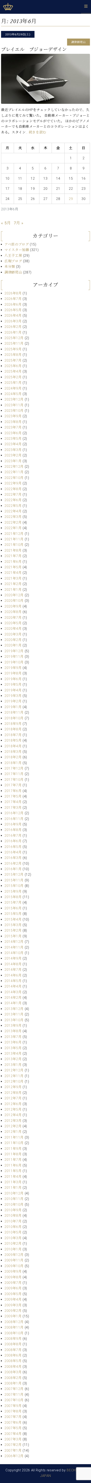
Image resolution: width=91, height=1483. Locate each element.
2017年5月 (13, 796)
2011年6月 (13, 1165)
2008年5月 (13, 1361)
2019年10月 (14, 662)
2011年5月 (13, 1171)
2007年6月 (13, 1423)
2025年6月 (13, 366)
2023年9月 (13, 416)
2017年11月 (14, 774)
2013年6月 (13, 1042)
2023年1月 (13, 461)
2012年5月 (13, 1109)
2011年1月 (13, 1188)
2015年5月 (13, 914)
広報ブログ (13, 261)
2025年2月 (13, 377)
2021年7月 (13, 556)
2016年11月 (14, 819)
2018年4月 (13, 746)
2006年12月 (14, 1456)
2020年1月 (13, 645)
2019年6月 (13, 679)
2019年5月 (13, 685)
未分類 (9, 267)
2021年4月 (13, 573)
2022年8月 (13, 489)
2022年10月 (14, 478)
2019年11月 (14, 657)
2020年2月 (13, 640)
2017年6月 (13, 791)
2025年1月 (13, 383)
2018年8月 (13, 729)
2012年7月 (13, 1098)
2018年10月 (14, 718)
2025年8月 (13, 355)
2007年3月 (13, 1439)
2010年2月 (13, 1244)
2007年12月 (14, 1389)
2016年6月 (13, 841)
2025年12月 (14, 338)
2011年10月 (14, 1143)
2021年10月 (14, 545)
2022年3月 (13, 517)
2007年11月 (14, 1395)
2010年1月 (13, 1249)
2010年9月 (13, 1210)
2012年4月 (13, 1115)
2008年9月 (13, 1339)
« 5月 (6, 223)
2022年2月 (13, 522)
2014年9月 (13, 958)
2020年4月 (13, 629)
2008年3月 (13, 1372)
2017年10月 (14, 780)
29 (71, 199)
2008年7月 (13, 1350)
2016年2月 (13, 863)
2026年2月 (13, 327)
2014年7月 (13, 970)
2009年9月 (13, 1271)
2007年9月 (13, 1406)
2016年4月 (13, 852)
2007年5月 (13, 1428)
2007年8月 (13, 1411)
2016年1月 (13, 869)
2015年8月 (13, 897)
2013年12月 (14, 1009)
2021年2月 (13, 584)
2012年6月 (13, 1104)
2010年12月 (14, 1193)
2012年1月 (13, 1132)
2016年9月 (13, 824)
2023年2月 (13, 455)
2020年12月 (14, 595)
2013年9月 (13, 1026)
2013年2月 (13, 1059)
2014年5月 (13, 981)
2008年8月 (13, 1344)
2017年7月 (13, 785)
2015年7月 (13, 902)
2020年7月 (13, 618)
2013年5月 (13, 1048)
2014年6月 (13, 975)
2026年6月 (13, 304)
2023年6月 (13, 433)
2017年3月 (13, 808)
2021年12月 (14, 534)
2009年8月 (13, 1277)
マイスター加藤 (16, 250)
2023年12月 (14, 399)
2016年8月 (13, 830)
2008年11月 (14, 1327)
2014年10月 (14, 953)
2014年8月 (13, 964)
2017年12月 (14, 768)
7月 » (18, 223)
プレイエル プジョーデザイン (34, 49)
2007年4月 (13, 1434)
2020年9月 (13, 606)
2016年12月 (14, 813)
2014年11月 (14, 947)
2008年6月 (13, 1355)
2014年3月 (13, 992)
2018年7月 (13, 735)
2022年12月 (14, 467)
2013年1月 (13, 1065)
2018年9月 (13, 724)
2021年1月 (13, 590)
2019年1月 (13, 707)
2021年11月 (14, 539)
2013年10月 (14, 1020)
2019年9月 (13, 668)
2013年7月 (13, 1037)
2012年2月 (13, 1126)
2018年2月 (13, 757)
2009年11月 (14, 1260)
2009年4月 (13, 1299)
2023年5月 (13, 439)
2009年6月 (13, 1288)
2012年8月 (13, 1093)
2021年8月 (13, 550)
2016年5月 (13, 847)
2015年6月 (13, 908)
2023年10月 (14, 411)
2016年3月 (13, 858)
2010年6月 (13, 1227)
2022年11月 (14, 472)
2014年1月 (13, 1003)
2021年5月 (13, 567)
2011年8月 (13, 1154)
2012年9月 (13, 1087)
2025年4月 (13, 371)
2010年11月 (14, 1199)
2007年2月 (13, 1445)
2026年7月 (13, 299)
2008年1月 (13, 1383)
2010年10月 (14, 1205)
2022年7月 (13, 494)
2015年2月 (13, 930)
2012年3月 (13, 1121)
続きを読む (37, 132)
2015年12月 (14, 875)
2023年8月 (13, 422)
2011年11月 (14, 1137)
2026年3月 (13, 321)
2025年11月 (14, 343)
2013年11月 (14, 1014)
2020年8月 (13, 612)
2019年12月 (14, 651)
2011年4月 (13, 1177)
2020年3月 (13, 634)
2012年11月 (14, 1076)
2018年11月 (14, 712)
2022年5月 (13, 506)
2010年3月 (13, 1238)
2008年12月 (14, 1322)
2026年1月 (13, 332)
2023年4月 (13, 444)
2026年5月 (13, 310)
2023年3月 (13, 450)
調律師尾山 (13, 272)
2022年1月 (13, 528)
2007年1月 (13, 1450)
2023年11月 (14, 405)
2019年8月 (13, 673)
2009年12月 (14, 1255)
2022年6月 (13, 500)
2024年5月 (13, 394)
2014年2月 (13, 998)
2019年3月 (13, 696)
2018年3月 (13, 752)
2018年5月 (13, 740)
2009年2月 (13, 1311)
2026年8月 (13, 293)
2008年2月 (13, 1378)
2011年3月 (13, 1182)
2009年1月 (13, 1316)
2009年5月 (13, 1294)
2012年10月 (14, 1081)
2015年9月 (13, 891)
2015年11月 (14, 880)
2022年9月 (13, 483)
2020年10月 (14, 601)
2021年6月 (13, 562)
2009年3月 (13, 1305)
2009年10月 (14, 1266)
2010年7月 (13, 1221)
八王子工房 (13, 256)
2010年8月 (13, 1216)
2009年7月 (13, 1283)
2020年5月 (13, 623)
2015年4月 (13, 919)
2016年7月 (13, 836)
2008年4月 (13, 1367)
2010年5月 (13, 1232)
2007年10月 (14, 1400)
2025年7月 (13, 360)
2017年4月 (13, 802)
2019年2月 (13, 701)
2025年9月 (13, 349)
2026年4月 (13, 316)
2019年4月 (13, 690)
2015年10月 (14, 886)
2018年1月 (13, 763)
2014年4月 (13, 986)
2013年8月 (13, 1031)
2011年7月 (13, 1160)
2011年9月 (13, 1149)
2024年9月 (13, 388)
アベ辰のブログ (16, 244)
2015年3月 (13, 925)
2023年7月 (13, 427)
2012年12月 (14, 1070)
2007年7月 (13, 1417)
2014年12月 (14, 942)
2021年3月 (13, 578)
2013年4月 (13, 1054)
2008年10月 (14, 1333)
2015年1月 (13, 936)
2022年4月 (13, 511)
